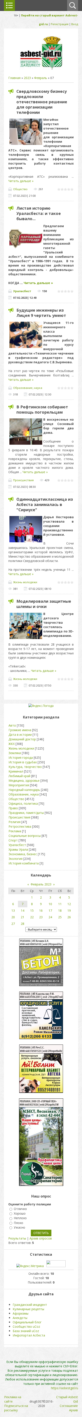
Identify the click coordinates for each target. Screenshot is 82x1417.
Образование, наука (27, 388)
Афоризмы (20, 1313)
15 (32, 910)
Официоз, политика (23, 803)
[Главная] (41, 69)
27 (13, 924)
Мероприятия (19, 785)
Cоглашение (69, 1406)
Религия (15, 822)
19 (69, 910)
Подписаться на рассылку (16, 1408)
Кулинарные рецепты (28, 1309)
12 (69, 904)
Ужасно (19, 1227)
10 (50, 904)
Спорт (13, 840)
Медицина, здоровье (24, 780)
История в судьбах (23, 762)
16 (41, 910)
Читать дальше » (20, 181)
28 (22, 924)
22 (32, 917)
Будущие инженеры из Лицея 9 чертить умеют (41, 312)
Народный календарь (24, 790)
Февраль (40, 78)
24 (50, 917)
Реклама (15, 831)
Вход (74, 24)
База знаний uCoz (26, 1331)
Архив (73, 1410)
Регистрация (59, 24)
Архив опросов (41, 1238)
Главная (14, 78)
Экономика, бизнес (23, 854)
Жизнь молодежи (25, 582)
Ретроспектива (20, 826)
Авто (12, 725)
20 (13, 917)
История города (21, 757)
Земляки (15, 753)
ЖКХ (12, 744)
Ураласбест (22, 291)
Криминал (16, 771)
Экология (16, 859)
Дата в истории (20, 734)
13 (13, 910)
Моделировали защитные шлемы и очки (43, 604)
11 (60, 904)
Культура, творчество (25, 767)
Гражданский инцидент (30, 1305)
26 (69, 917)
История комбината (24, 863)
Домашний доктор (22, 739)
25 (60, 917)
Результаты (17, 1238)
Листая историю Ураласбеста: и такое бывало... (38, 213)
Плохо (18, 1223)
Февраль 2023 (41, 884)
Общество (20, 189)
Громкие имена (20, 730)
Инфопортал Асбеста (29, 1335)
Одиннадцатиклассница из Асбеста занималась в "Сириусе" (44, 504)
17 (50, 910)
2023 (27, 78)
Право (13, 808)
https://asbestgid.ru (64, 1388)
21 (22, 917)
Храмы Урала (18, 849)
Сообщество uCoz (26, 1326)
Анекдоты (20, 1318)
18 (60, 910)
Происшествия (23, 480)
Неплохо (20, 1218)
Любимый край (19, 776)
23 (41, 917)
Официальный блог (27, 1322)
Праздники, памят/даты (26, 813)
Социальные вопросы (25, 836)
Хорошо (20, 1213)
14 (22, 910)
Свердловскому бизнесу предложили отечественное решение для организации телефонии (41, 102)
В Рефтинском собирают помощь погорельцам (42, 409)
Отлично (20, 1209)
